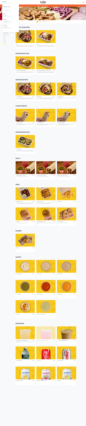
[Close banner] (85, 5)
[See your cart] (83, 2)
